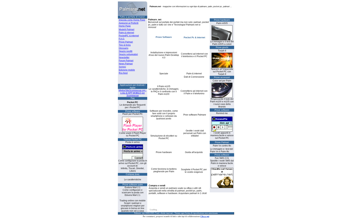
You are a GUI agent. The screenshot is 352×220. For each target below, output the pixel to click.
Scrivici (122, 67)
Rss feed (123, 73)
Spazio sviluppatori (128, 54)
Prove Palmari (126, 42)
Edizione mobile (127, 70)
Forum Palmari (126, 60)
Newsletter (124, 57)
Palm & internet (126, 32)
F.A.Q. (122, 39)
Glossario (123, 48)
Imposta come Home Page (132, 20)
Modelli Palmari (126, 29)
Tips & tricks (125, 45)
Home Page (125, 26)
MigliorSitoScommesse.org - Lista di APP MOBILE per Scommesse (133, 93)
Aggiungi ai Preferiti (128, 23)
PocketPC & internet (129, 35)
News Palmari (126, 63)
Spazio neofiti (125, 51)
